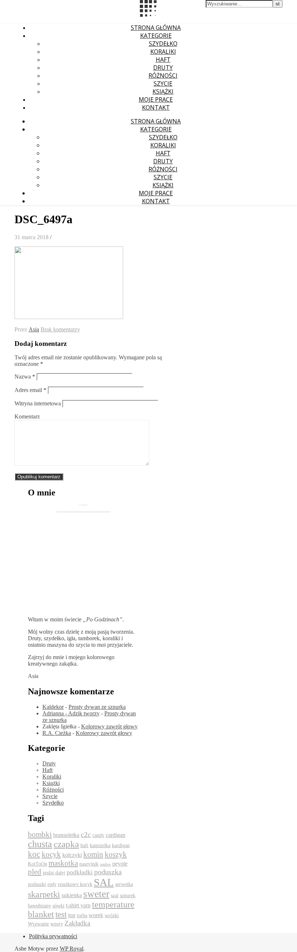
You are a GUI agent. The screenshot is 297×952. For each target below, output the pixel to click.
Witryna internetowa (37, 403)
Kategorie (156, 36)
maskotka (63, 863)
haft (84, 845)
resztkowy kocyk (75, 884)
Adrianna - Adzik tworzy (71, 713)
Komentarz (27, 416)
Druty (163, 67)
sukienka (72, 895)
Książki (162, 91)
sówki (58, 905)
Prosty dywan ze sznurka (97, 707)
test (61, 914)
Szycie (163, 83)
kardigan (121, 845)
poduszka (108, 872)
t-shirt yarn (78, 905)
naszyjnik (89, 864)
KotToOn (37, 864)
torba (82, 915)
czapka (66, 844)
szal (114, 895)
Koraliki (163, 52)
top (71, 915)
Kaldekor (53, 707)
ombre (105, 864)
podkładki (80, 872)
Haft (163, 60)
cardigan (115, 835)
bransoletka (66, 835)
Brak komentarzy (60, 329)
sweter (96, 893)
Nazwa (24, 376)
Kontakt (156, 107)
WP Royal (71, 948)
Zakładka (77, 923)
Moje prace (156, 99)
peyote (119, 864)
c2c (86, 834)
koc (34, 854)
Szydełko (163, 44)
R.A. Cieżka (56, 733)
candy (98, 835)
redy (52, 884)
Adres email (30, 390)
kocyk (51, 854)
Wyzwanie (38, 924)
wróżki (112, 915)
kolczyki (72, 855)
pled (34, 871)
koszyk (116, 854)
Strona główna (156, 28)
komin (93, 854)
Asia (34, 329)
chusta (40, 844)
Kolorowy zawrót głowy (109, 726)
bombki (40, 834)
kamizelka (100, 845)
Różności (162, 75)
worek (96, 915)
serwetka (124, 884)
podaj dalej (54, 872)
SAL (104, 882)
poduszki (37, 884)
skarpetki (44, 894)
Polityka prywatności (53, 936)
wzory (56, 924)
